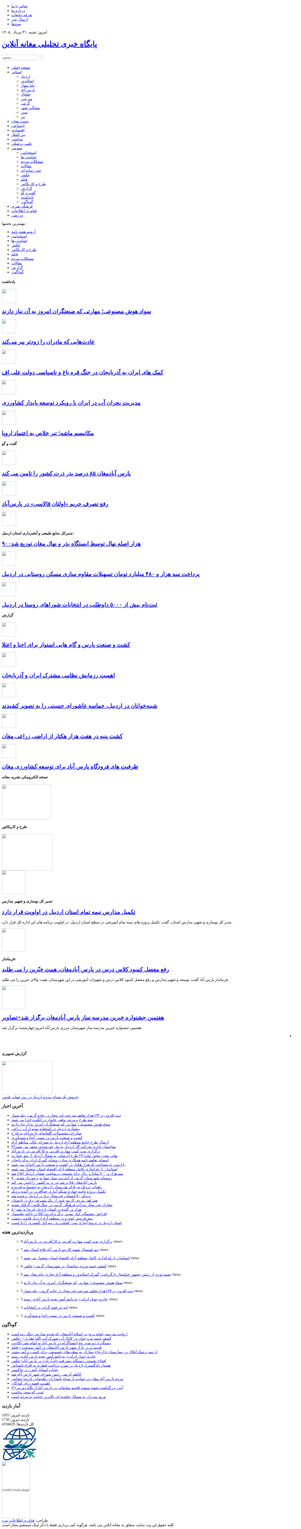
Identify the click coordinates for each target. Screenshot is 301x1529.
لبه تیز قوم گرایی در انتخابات (46, 1307)
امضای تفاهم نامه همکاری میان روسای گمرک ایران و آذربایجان (60, 1160)
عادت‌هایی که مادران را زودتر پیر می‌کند (48, 342)
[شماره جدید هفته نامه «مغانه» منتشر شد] (26, 818)
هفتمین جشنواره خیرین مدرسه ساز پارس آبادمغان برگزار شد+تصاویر (83, 1017)
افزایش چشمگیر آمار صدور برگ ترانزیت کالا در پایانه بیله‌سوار (59, 1214)
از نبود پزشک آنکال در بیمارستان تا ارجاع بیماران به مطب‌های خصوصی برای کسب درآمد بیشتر (84, 1352)
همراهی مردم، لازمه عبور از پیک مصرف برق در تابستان (54, 1200)
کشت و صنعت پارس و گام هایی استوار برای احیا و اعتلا (66, 645)
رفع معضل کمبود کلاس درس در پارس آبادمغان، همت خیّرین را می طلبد (85, 969)
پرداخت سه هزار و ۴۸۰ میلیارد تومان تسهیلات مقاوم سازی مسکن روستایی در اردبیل (101, 574)
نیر (23, 117)
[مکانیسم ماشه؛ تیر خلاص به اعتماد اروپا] (9, 424)
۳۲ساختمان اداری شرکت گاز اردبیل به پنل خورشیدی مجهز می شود (63, 1147)
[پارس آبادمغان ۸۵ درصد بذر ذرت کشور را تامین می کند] (9, 464)
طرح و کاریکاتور (33, 184)
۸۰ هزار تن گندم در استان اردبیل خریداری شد (46, 1209)
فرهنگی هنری (22, 206)
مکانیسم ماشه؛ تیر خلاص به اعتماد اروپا (48, 433)
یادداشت (27, 197)
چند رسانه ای (31, 170)
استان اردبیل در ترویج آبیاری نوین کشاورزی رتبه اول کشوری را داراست (66, 1223)
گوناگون (27, 202)
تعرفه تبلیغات (21, 15)
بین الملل (18, 135)
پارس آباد (28, 90)
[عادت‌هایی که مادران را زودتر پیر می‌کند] (9, 332)
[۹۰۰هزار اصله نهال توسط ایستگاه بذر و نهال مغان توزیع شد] (9, 525)
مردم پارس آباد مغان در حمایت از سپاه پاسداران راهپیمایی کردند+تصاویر (67, 1379)
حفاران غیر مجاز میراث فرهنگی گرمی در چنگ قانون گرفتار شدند (62, 1205)
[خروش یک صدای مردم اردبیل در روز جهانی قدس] (27, 1093)
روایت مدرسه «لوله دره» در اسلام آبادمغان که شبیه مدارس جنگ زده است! (69, 1334)
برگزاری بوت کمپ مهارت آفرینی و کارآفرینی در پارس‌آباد (55, 1151)
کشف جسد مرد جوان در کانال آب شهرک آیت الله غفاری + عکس (61, 1338)
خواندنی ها (29, 157)
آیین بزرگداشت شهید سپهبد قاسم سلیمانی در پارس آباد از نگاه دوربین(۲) (67, 1388)
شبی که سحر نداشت (27, 1392)
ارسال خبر (19, 19)
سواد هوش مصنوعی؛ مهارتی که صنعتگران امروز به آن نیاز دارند (76, 311)
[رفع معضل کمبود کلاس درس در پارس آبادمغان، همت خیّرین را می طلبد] (13, 950)
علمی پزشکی (21, 144)
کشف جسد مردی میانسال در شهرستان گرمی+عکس (65, 1266)
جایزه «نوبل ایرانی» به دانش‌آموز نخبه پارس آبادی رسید (66, 1299)
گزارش (26, 188)
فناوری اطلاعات (24, 211)
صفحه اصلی (20, 68)
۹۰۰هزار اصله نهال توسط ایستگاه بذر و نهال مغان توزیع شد (71, 544)
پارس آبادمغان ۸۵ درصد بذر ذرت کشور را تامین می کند (66, 473)
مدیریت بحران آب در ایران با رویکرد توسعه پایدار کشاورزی (71, 403)
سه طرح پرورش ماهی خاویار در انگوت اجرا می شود (52, 1120)
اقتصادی (17, 130)
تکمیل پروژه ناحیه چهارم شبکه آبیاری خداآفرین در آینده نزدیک (58, 1191)
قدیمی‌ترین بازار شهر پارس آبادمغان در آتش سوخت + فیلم (56, 1347)
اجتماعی (17, 126)
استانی (16, 72)
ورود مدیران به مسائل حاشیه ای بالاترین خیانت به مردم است (58, 1397)
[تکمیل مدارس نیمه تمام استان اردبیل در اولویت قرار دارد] (13, 893)
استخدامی (28, 153)
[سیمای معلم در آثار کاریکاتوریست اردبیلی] (27, 869)
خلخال (26, 94)
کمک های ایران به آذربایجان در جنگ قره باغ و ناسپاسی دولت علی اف (82, 372)
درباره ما (18, 10)
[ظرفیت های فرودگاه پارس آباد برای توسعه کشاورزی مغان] (9, 757)
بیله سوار (28, 85)
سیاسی (17, 139)
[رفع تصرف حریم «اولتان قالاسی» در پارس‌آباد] (9, 494)
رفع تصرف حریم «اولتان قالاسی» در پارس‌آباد (55, 504)
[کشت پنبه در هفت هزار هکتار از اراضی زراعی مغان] (9, 727)
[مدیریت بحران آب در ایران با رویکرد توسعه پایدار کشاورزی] (9, 393)
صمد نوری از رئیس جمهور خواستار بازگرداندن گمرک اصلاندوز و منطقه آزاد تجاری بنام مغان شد (97, 1274)
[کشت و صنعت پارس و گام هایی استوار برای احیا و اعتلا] (9, 635)
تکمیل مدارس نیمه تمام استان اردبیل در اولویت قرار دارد (68, 912)
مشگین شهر (30, 108)
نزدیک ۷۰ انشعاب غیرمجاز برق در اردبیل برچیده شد (51, 1196)
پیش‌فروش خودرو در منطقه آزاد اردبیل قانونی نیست (52, 1218)
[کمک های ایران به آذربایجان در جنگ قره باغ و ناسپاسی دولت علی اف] (9, 363)
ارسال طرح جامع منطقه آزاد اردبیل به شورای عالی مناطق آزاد (60, 1142)
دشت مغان (20, 121)
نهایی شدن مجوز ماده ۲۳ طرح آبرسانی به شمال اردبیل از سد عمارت (64, 1156)
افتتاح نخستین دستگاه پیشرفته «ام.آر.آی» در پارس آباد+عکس (58, 1361)
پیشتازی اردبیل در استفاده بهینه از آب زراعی (45, 1129)
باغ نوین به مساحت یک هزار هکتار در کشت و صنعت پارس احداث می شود (68, 1165)
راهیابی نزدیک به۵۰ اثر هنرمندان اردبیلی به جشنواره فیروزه (56, 1187)
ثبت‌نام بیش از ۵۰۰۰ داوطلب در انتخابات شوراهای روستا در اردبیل (79, 605)
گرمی (25, 103)
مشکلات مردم (32, 162)
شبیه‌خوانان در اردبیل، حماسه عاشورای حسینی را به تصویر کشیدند (79, 706)
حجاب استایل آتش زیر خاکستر (34, 1370)
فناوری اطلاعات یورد (18, 1520)
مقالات (26, 166)
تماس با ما (19, 6)
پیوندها (16, 24)
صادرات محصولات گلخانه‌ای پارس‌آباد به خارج (46, 1133)
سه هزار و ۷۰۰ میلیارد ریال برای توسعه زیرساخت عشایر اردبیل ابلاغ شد (67, 1174)
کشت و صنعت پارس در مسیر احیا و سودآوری (47, 1138)
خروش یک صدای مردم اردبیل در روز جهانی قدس (40, 1097)
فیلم (24, 179)
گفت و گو (28, 193)
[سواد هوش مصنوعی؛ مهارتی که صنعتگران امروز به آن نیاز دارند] (9, 302)
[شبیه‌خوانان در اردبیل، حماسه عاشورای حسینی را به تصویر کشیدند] (9, 696)
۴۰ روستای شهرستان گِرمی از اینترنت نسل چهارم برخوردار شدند (61, 1178)
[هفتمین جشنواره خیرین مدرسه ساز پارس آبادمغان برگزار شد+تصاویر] (13, 1008)
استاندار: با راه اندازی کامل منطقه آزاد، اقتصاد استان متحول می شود (64, 1169)
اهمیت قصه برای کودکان (31, 1383)
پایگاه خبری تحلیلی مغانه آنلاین (49, 44)
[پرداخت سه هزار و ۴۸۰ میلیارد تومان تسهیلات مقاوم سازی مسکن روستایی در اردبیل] (9, 564)
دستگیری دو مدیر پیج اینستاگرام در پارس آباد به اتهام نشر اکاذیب (61, 1343)
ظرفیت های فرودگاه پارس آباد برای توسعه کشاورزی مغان (70, 766)
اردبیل (25, 76)
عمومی (17, 148)
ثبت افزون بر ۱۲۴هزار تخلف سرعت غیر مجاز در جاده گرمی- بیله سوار (66, 1115)
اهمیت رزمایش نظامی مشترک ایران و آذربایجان (58, 675)
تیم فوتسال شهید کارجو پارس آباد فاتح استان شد (61, 1250)
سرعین (26, 99)
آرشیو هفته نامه (23, 232)
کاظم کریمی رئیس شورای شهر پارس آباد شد (46, 1374)
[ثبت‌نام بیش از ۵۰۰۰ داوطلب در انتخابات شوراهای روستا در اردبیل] (9, 595)
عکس (25, 175)
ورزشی (17, 215)
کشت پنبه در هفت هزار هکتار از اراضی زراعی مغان (62, 736)
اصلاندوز (27, 81)
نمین (24, 112)
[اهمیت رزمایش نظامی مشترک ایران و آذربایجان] (9, 666)
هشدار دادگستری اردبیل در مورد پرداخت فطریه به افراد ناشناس (61, 1365)
